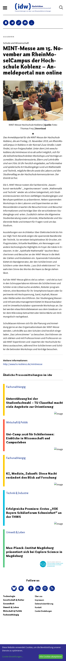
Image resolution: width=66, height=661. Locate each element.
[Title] (18, 22)
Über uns (38, 596)
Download (40, 128)
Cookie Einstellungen (43, 611)
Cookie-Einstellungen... (12, 656)
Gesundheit (8, 603)
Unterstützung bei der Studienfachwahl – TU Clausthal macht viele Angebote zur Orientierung (34, 402)
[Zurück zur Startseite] (33, 7)
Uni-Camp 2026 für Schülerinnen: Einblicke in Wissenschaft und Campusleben (30, 438)
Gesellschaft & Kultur (13, 600)
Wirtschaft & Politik (12, 611)
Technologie (9, 596)
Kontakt (38, 607)
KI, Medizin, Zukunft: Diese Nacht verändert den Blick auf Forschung (31, 475)
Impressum (39, 600)
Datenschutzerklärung (44, 603)
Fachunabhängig (11, 614)
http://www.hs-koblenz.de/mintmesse (22, 364)
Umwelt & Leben (11, 607)
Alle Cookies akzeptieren (50, 656)
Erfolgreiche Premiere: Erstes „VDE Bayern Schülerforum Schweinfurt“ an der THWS (34, 512)
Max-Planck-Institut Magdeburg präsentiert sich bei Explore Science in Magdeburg (34, 552)
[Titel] (5, 22)
